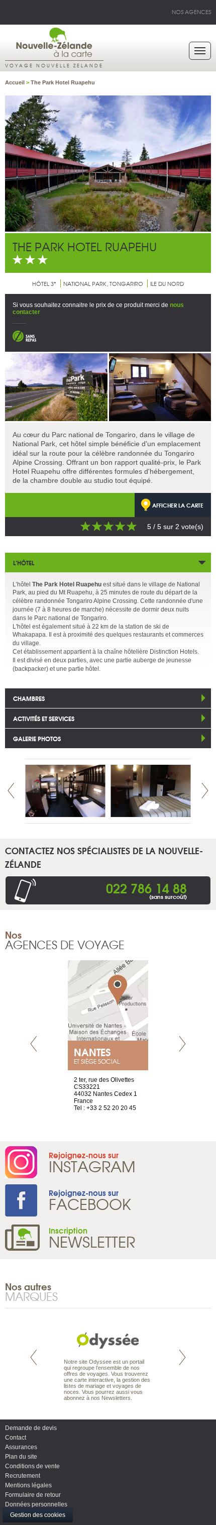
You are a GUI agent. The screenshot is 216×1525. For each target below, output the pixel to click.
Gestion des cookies (37, 1514)
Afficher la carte (177, 505)
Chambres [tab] (29, 698)
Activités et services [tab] (43, 718)
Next (204, 790)
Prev (11, 790)
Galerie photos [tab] (37, 738)
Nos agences (191, 12)
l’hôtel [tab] (23, 562)
